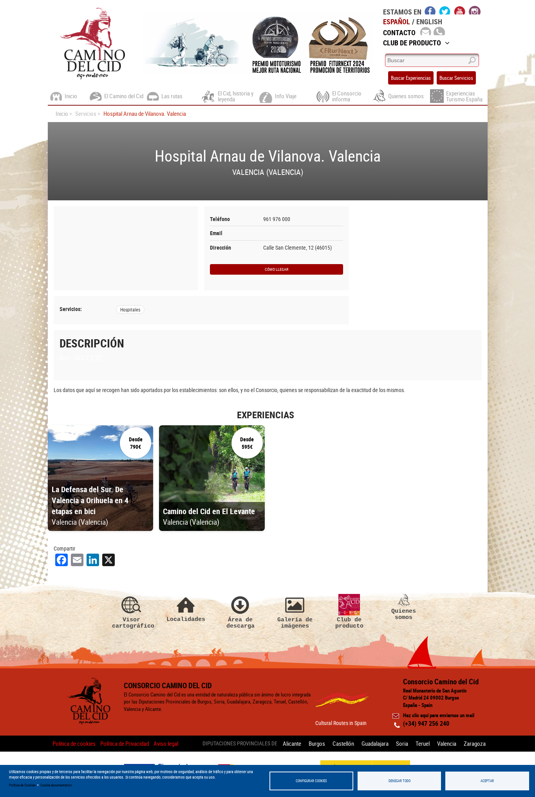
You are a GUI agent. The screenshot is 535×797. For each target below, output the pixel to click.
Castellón (343, 743)
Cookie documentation (56, 785)
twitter (445, 10)
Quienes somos (403, 614)
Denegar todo (399, 781)
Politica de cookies (74, 743)
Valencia (446, 743)
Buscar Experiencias (411, 77)
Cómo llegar (276, 269)
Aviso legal (166, 743)
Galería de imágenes (295, 622)
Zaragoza (475, 743)
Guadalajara (375, 743)
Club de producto (349, 622)
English (429, 21)
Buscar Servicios (456, 77)
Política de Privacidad (124, 743)
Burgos (317, 743)
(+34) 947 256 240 (426, 723)
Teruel (423, 743)
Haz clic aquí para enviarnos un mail (438, 715)
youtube (460, 10)
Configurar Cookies (311, 781)
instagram (475, 10)
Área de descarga (240, 622)
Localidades (185, 619)
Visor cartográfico (131, 622)
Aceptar (487, 781)
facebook (430, 10)
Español (396, 21)
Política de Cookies (22, 785)
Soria (402, 743)
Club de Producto (412, 42)
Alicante (292, 743)
